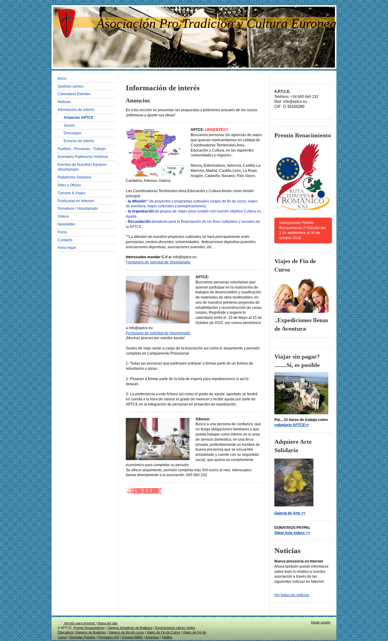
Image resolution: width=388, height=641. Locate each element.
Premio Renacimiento (89, 627)
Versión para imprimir (79, 623)
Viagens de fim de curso (126, 632)
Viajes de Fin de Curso (163, 632)
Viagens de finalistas (91, 632)
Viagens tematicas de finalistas (129, 627)
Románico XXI (108, 637)
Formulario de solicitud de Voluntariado (158, 262)
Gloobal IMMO (132, 637)
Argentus (152, 637)
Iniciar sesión (320, 622)
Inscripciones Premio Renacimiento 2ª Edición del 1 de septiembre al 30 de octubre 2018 (302, 230)
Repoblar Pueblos (82, 637)
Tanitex (167, 637)
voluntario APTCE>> (291, 425)
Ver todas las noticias (291, 595)
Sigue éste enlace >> (292, 533)
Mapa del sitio (108, 623)
